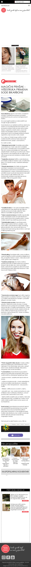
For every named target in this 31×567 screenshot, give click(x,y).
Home (2, 2)
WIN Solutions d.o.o (23, 565)
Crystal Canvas (10, 565)
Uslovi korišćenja (19, 564)
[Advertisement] (15, 29)
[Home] (13, 548)
